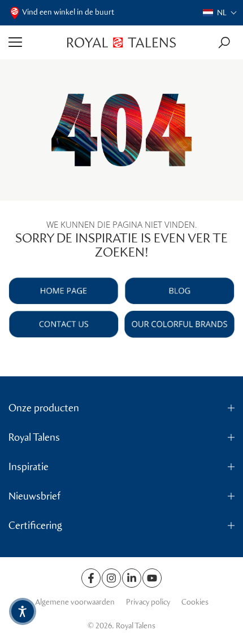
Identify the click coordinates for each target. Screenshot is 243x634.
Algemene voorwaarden (75, 602)
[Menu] (33, 42)
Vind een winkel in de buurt (68, 12)
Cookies (195, 602)
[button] (220, 12)
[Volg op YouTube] (152, 578)
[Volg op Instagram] (111, 578)
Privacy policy (148, 602)
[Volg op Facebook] (91, 578)
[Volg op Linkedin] (131, 578)
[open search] (224, 43)
